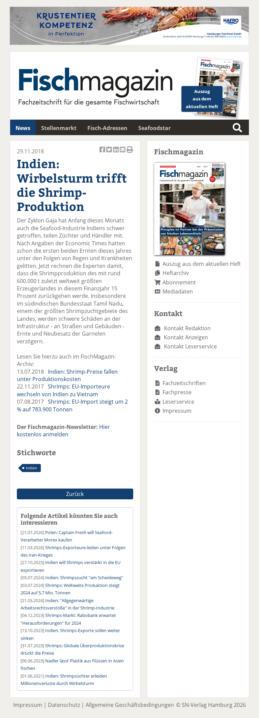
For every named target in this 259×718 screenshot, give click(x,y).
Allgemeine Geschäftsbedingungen (130, 705)
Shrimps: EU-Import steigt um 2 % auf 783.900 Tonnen (72, 405)
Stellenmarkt (59, 128)
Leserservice (178, 401)
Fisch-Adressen (107, 128)
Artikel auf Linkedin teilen (116, 153)
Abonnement (179, 282)
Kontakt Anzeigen (186, 337)
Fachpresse (177, 392)
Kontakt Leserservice (190, 346)
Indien (31, 467)
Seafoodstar (154, 128)
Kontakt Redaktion (187, 328)
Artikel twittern (109, 153)
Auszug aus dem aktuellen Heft (202, 264)
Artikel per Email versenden (123, 153)
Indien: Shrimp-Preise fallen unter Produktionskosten (67, 375)
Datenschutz (64, 705)
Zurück (75, 494)
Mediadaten (178, 291)
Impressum (177, 410)
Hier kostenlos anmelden (63, 430)
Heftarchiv (176, 273)
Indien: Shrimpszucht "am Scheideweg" (84, 577)
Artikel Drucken (129, 153)
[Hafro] (129, 42)
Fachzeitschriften (184, 383)
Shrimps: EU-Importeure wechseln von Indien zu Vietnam (63, 390)
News (23, 128)
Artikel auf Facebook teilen (102, 153)
